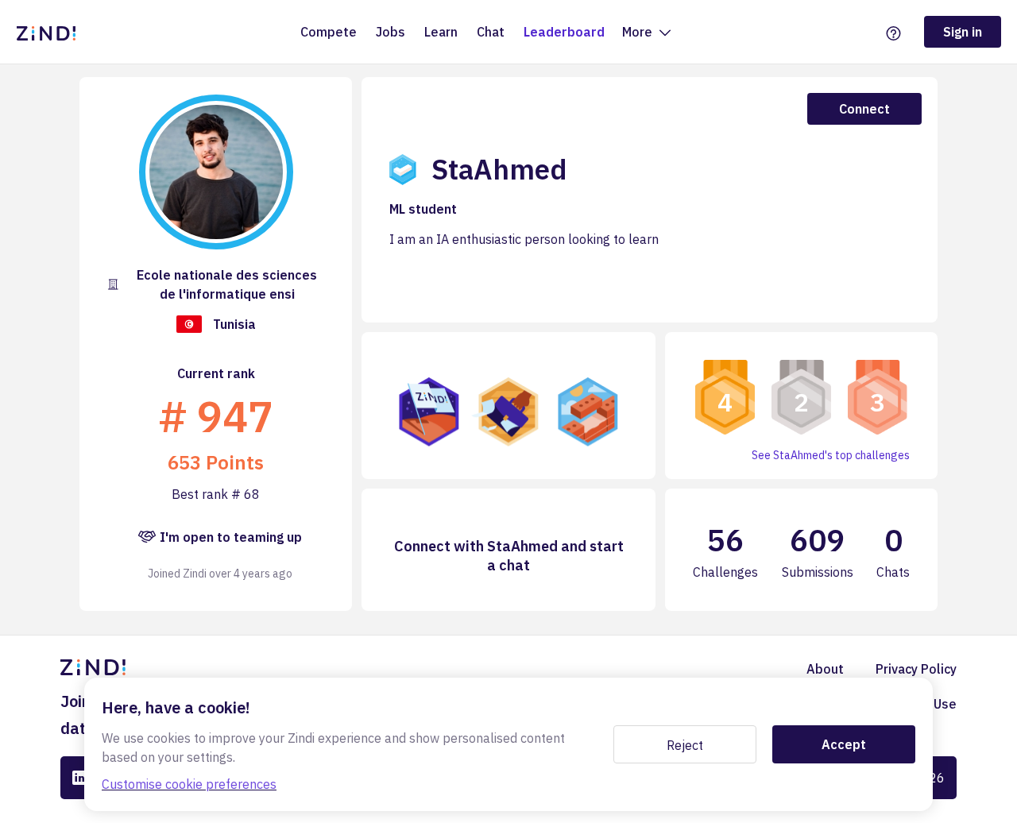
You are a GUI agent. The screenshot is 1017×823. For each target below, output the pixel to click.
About (825, 669)
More (638, 32)
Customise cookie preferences (189, 784)
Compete (328, 32)
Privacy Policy (916, 669)
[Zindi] (50, 32)
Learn (441, 32)
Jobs (390, 32)
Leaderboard (564, 32)
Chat (491, 32)
